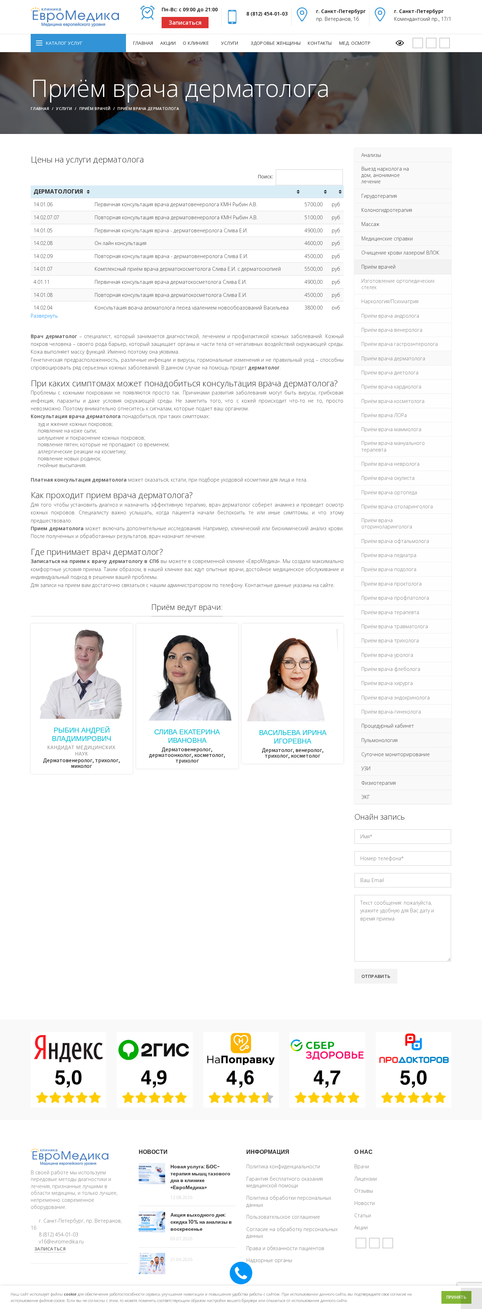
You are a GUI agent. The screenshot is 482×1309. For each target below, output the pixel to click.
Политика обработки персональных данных (288, 1201)
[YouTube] (417, 43)
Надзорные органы (269, 1260)
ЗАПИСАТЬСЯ (50, 1249)
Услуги (64, 108)
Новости (364, 1203)
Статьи (362, 1215)
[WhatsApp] (431, 43)
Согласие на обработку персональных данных (292, 1233)
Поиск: (265, 176)
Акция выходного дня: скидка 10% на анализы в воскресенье (201, 1221)
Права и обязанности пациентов (285, 1248)
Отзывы (363, 1190)
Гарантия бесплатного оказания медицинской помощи (284, 1182)
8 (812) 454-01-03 (267, 13)
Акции (361, 1227)
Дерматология (58, 191)
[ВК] (444, 43)
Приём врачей (95, 108)
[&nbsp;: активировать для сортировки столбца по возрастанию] (196, 191)
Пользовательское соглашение (283, 1216)
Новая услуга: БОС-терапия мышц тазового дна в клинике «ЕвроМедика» (200, 1177)
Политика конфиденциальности (283, 1166)
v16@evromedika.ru (61, 1241)
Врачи (361, 1166)
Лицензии (365, 1178)
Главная (40, 108)
